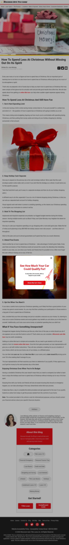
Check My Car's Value (35, 283)
